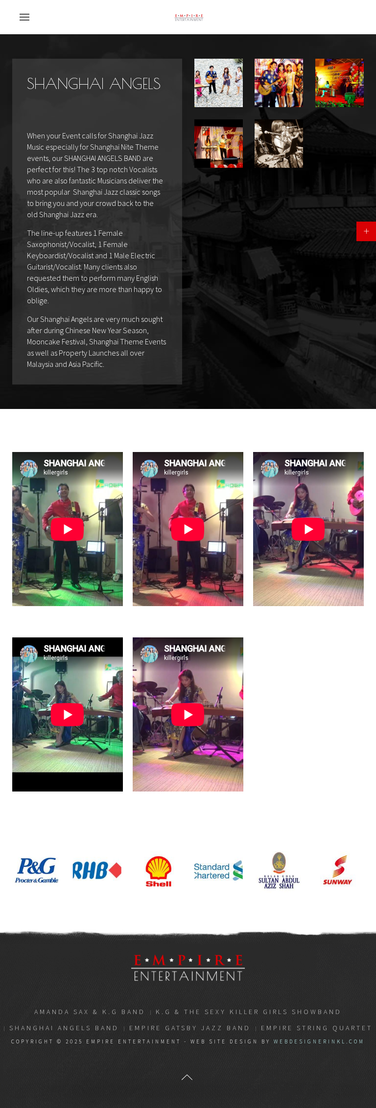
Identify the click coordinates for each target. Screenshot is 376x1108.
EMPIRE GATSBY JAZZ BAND (190, 1027)
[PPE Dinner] (218, 143)
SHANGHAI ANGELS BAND (64, 1027)
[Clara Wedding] (279, 83)
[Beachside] (218, 83)
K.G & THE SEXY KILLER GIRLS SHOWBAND (249, 1011)
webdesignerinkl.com (319, 1041)
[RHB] (339, 83)
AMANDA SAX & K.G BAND (89, 1011)
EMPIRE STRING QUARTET (317, 1027)
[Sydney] (279, 143)
